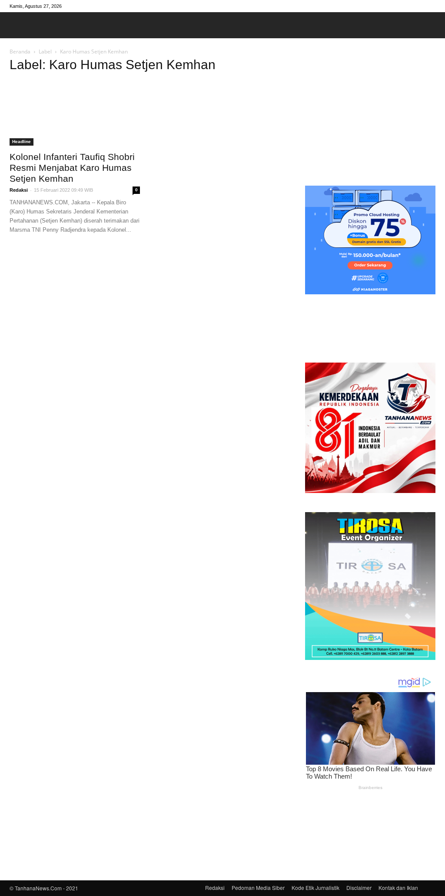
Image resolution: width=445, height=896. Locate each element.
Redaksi (19, 190)
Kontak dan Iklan (398, 887)
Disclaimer (359, 887)
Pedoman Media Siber (258, 887)
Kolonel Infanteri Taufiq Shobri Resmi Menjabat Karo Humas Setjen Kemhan (72, 167)
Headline (21, 141)
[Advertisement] (370, 114)
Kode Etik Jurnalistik (315, 887)
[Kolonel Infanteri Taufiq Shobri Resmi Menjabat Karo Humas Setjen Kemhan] (75, 113)
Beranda (20, 51)
